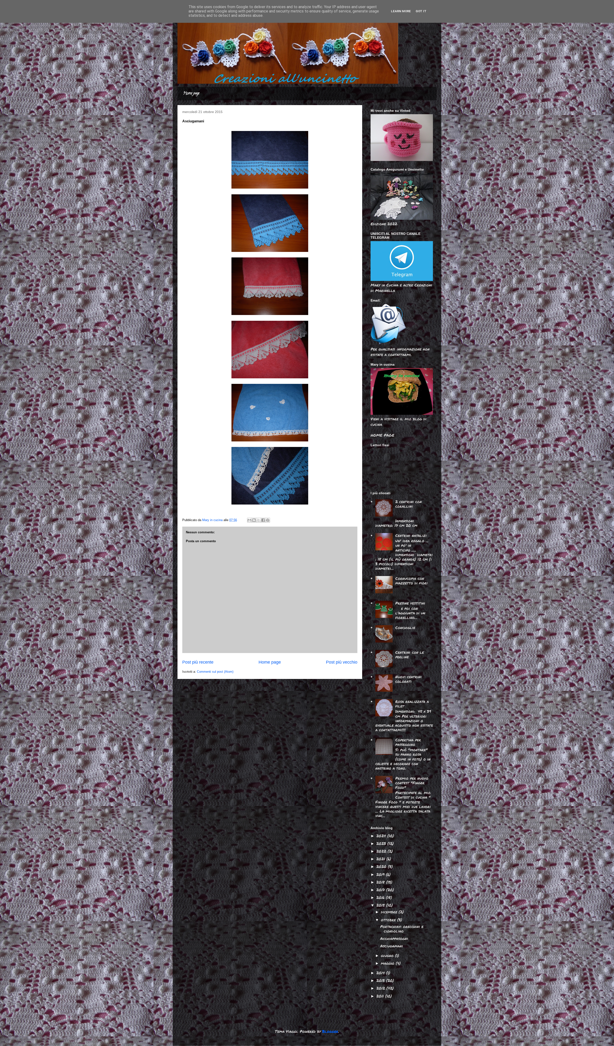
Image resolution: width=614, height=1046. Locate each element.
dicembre (390, 912)
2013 (381, 980)
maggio (388, 963)
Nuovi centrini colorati (408, 679)
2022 (382, 851)
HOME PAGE (382, 435)
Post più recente (197, 662)
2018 (381, 882)
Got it (421, 11)
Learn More (401, 11)
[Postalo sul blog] (254, 520)
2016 (381, 897)
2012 (381, 988)
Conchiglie (405, 627)
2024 (381, 835)
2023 (381, 843)
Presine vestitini (410, 603)
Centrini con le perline (409, 654)
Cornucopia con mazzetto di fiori (411, 581)
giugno (388, 955)
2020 (382, 866)
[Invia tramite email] (249, 520)
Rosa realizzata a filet (412, 704)
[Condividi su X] (258, 520)
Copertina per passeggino (408, 742)
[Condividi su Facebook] (263, 520)
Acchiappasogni (394, 938)
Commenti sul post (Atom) (215, 671)
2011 (380, 996)
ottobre (389, 919)
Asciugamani (391, 946)
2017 (381, 889)
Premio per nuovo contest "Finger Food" (411, 782)
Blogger (330, 1031)
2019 (381, 874)
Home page (191, 93)
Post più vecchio (341, 662)
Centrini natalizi (411, 535)
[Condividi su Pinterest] (267, 520)
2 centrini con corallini (408, 504)
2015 (381, 905)
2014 (381, 972)
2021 (381, 859)
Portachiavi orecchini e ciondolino (401, 929)
